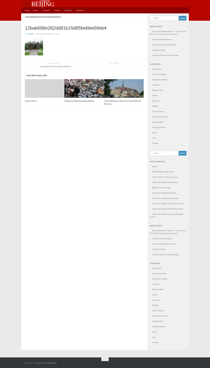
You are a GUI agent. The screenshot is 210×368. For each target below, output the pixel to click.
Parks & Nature (158, 111)
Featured (155, 85)
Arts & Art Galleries (159, 74)
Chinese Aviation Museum (162, 39)
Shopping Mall (157, 122)
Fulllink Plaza (31, 101)
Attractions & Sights (159, 80)
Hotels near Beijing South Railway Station (168, 203)
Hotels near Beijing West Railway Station (167, 209)
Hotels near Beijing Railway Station (165, 198)
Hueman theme (52, 363)
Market (155, 95)
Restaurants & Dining (160, 117)
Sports (154, 133)
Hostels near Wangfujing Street (164, 193)
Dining (57, 10)
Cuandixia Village (158, 50)
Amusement (156, 69)
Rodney (30, 34)
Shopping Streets (158, 127)
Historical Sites (157, 90)
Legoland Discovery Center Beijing (165, 55)
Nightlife (155, 106)
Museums (156, 101)
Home (27, 10)
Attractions (80, 10)
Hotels (35, 10)
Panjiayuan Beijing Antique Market (79, 101)
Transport (46, 10)
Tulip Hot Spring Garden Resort (164, 45)
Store (154, 138)
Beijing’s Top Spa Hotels (161, 188)
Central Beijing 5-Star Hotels (163, 172)
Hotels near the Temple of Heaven (165, 177)
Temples (155, 143)
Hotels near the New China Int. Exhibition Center (167, 215)
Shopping (67, 10)
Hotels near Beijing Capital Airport (165, 182)
